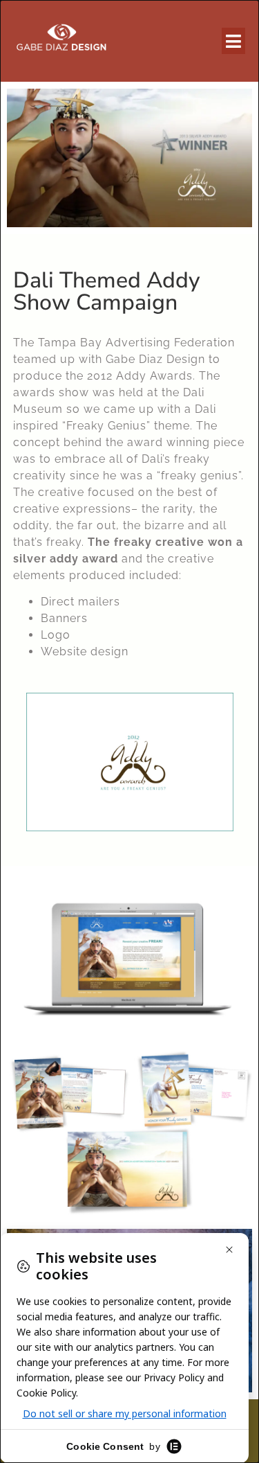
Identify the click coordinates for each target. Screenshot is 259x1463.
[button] (234, 41)
